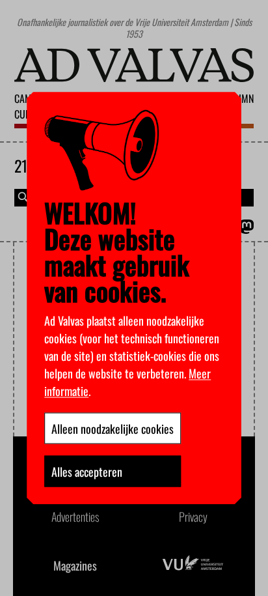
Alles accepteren (86, 470)
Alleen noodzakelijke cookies (112, 427)
